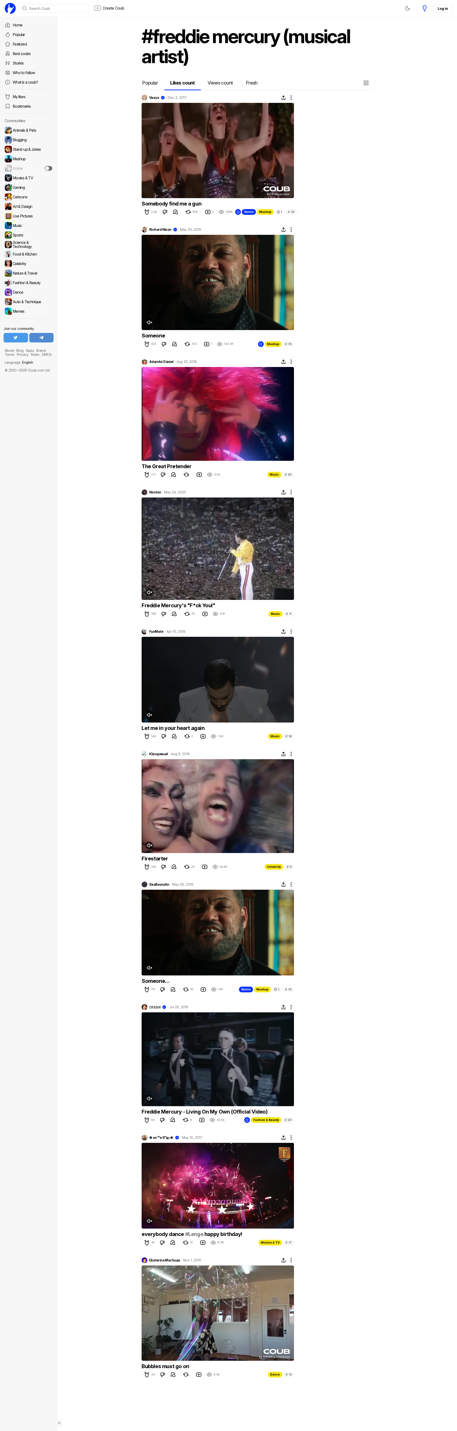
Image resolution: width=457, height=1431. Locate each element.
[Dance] (28, 292)
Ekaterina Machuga (164, 1260)
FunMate (156, 631)
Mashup (265, 212)
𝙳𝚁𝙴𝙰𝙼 (154, 1007)
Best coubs (22, 53)
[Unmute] (149, 322)
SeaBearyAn (159, 884)
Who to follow (24, 72)
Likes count (182, 83)
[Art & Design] (28, 206)
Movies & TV (270, 1242)
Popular (19, 34)
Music (274, 474)
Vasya (154, 97)
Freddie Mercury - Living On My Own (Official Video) (205, 1112)
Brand (41, 350)
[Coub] (10, 8)
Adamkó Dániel (161, 361)
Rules (35, 354)
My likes (19, 96)
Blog (20, 350)
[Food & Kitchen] (28, 254)
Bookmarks (22, 106)
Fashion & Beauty (266, 1120)
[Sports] (28, 235)
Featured (20, 44)
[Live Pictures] (28, 216)
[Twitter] (16, 337)
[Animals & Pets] (28, 130)
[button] (367, 83)
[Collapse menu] (59, 1423)
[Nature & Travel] (28, 273)
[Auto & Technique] (28, 301)
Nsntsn (155, 492)
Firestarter (155, 858)
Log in (443, 8)
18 (288, 736)
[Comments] (175, 212)
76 (288, 344)
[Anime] (28, 168)
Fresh (252, 83)
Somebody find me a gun (171, 204)
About (9, 350)
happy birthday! (222, 1234)
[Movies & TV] (28, 178)
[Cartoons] (28, 197)
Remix (248, 212)
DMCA (47, 354)
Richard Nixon (160, 229)
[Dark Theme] (407, 8)
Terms (10, 354)
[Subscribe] (48, 168)
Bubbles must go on (165, 1366)
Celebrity (274, 867)
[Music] (28, 225)
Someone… (155, 981)
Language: (19, 362)
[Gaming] (28, 187)
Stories (18, 63)
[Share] (283, 97)
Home (17, 25)
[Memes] (28, 311)
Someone (153, 335)
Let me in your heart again (173, 728)
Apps (30, 350)
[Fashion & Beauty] (28, 282)
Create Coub (113, 8)
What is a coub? (25, 82)
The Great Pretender (166, 466)
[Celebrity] (28, 263)
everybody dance (163, 1234)
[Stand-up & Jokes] (28, 149)
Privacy (23, 354)
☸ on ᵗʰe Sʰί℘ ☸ (161, 1137)
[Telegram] (41, 337)
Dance (275, 1374)
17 (288, 1242)
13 (289, 1374)
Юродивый (158, 754)
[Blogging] (28, 140)
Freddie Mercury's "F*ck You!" (178, 605)
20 (291, 212)
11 (289, 614)
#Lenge (194, 1234)
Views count (220, 83)
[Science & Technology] (28, 244)
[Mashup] (28, 159)
